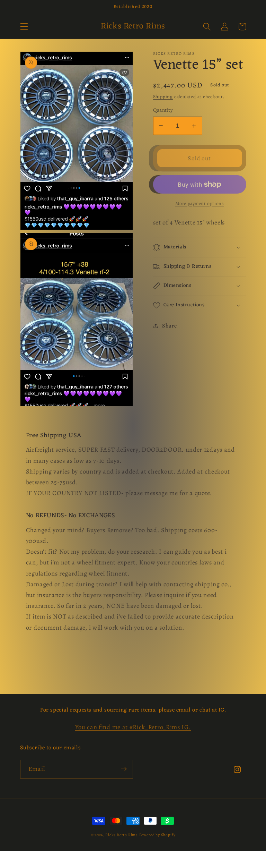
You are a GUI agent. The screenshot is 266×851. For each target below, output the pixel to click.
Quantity (163, 110)
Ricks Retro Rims (121, 834)
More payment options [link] (199, 203)
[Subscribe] (124, 769)
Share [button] (169, 326)
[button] (24, 26)
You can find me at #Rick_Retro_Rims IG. (133, 727)
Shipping (163, 96)
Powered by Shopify (157, 834)
